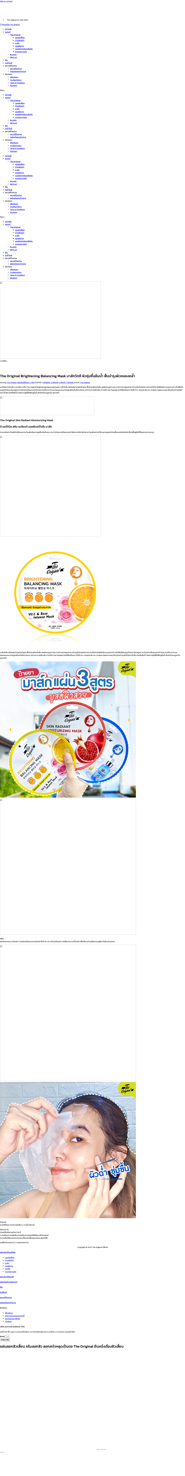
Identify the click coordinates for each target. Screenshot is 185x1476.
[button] (92, 90)
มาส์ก (17, 43)
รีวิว (6, 60)
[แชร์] (103, 1449)
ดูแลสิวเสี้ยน (20, 37)
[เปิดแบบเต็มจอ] (100, 1449)
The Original (15, 35)
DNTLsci (13, 57)
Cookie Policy (16, 80)
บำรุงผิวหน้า (19, 40)
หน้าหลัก (8, 29)
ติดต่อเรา (13, 85)
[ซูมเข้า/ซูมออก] (98, 1449)
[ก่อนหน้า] (1, 1452)
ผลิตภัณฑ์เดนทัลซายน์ (8, 1282)
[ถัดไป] (3, 1452)
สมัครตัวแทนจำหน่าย (18, 71)
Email (2, 1336)
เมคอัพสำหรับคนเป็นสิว (24, 49)
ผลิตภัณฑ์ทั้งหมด (23, 382)
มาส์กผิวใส (46, 382)
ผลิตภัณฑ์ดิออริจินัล (7, 1252)
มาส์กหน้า (62, 382)
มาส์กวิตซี (54, 382)
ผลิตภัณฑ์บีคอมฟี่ (7, 1277)
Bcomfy (13, 54)
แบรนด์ (7, 32)
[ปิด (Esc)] (105, 1449)
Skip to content (6, 1)
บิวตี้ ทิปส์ (8, 63)
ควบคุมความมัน (21, 51)
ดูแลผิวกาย (19, 46)
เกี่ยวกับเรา (14, 77)
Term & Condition (17, 83)
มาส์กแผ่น (70, 382)
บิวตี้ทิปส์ (3, 1292)
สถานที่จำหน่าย (16, 68)
